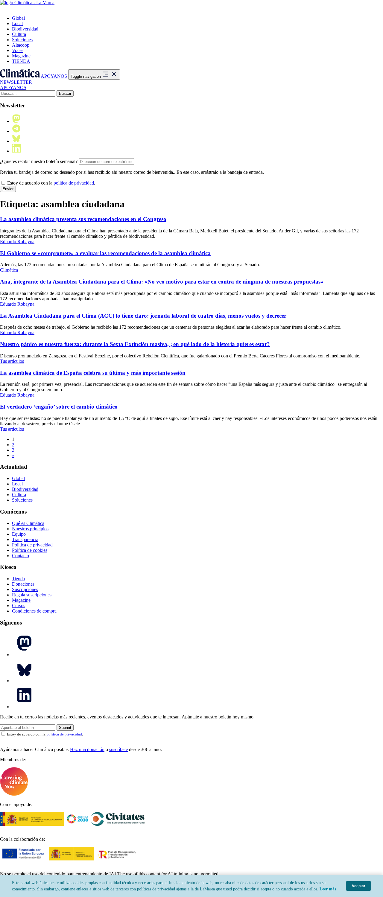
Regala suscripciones (31, 594)
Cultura (19, 34)
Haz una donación (87, 749)
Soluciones (22, 39)
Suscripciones (25, 589)
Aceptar (358, 886)
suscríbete (118, 749)
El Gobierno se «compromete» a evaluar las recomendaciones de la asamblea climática (105, 253)
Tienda (18, 578)
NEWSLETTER (16, 82)
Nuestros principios (30, 528)
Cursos (18, 605)
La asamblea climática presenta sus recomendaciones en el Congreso (83, 219)
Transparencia (25, 539)
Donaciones (23, 584)
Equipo (19, 534)
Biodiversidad (25, 28)
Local (17, 23)
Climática (9, 269)
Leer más (328, 889)
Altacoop (20, 45)
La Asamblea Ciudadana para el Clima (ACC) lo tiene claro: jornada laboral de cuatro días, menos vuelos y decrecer (143, 316)
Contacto (20, 555)
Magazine (21, 55)
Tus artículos (12, 361)
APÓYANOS (54, 76)
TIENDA (21, 61)
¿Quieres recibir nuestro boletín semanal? (38, 161)
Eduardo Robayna (17, 241)
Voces (17, 50)
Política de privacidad (32, 544)
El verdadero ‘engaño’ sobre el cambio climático (59, 406)
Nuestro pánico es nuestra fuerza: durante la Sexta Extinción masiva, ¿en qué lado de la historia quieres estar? (135, 344)
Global (18, 18)
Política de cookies (29, 550)
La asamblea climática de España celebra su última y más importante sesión (93, 373)
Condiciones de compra (34, 610)
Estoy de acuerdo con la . (50, 182)
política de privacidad (74, 182)
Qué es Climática (28, 523)
